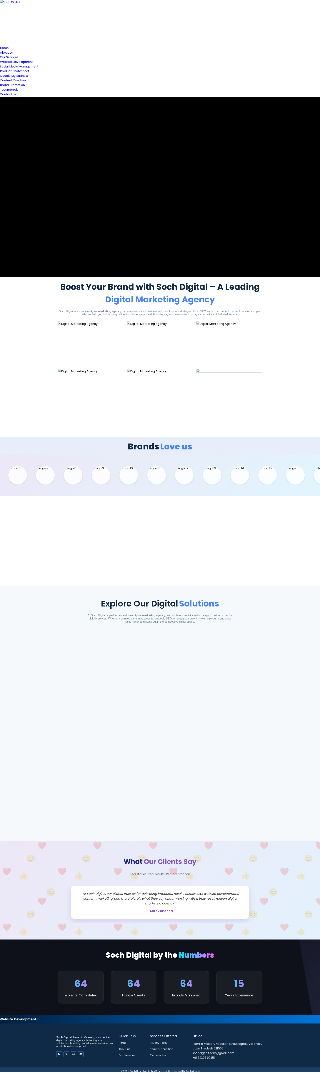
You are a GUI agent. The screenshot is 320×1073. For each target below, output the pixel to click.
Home (4, 48)
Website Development (16, 62)
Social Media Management (19, 66)
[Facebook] (59, 1054)
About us (6, 52)
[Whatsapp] (73, 1054)
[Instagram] (66, 1054)
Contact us (8, 94)
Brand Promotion (12, 85)
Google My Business (14, 76)
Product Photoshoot (14, 71)
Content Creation (13, 80)
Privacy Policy (158, 1043)
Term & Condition (161, 1049)
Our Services (9, 57)
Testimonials (9, 90)
